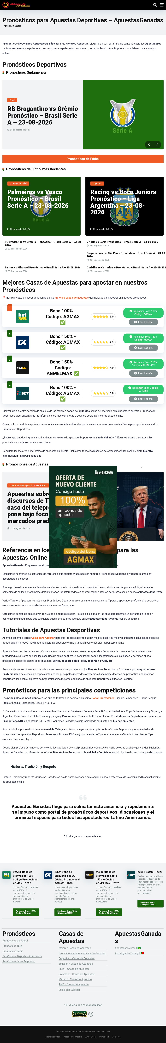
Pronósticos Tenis (12, 951)
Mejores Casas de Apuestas (75, 948)
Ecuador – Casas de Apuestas (76, 963)
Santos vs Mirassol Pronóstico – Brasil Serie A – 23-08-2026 (42, 267)
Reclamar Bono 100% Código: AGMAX (145, 313)
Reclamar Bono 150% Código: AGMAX (145, 338)
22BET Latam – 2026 (149, 871)
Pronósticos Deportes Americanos (22, 956)
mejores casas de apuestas (72, 297)
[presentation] (149, 144)
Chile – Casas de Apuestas (74, 968)
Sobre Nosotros (53, 1037)
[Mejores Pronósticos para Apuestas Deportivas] (16, 4)
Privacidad (104, 1037)
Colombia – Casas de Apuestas (77, 974)
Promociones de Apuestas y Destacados (82, 953)
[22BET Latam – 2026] (22, 399)
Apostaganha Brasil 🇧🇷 (128, 948)
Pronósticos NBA (12, 945)
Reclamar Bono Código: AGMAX (145, 389)
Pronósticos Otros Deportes (18, 961)
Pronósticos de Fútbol (83, 159)
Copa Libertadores (102, 698)
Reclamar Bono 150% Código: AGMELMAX (144, 364)
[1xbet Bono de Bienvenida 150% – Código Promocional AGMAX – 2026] (22, 347)
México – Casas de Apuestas (75, 979)
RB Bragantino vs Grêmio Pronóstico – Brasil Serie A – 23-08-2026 (42, 115)
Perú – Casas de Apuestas (74, 984)
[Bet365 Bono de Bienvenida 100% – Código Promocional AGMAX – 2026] (22, 322)
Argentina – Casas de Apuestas (77, 958)
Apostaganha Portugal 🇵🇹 (129, 953)
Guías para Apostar (43, 637)
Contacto (116, 1037)
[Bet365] (83, 521)
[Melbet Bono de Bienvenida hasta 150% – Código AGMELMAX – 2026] (22, 373)
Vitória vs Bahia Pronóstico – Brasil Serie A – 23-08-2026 (122, 242)
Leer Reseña (145, 322)
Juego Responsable (73, 1037)
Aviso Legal (90, 1037)
